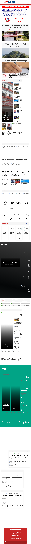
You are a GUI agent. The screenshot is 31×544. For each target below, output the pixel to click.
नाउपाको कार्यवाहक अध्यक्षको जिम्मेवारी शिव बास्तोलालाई (19, 202)
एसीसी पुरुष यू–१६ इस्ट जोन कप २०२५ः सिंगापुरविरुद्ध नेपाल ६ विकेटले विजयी (14, 486)
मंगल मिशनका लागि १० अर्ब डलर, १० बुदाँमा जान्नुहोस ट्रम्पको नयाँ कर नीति (21, 465)
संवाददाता (12, 29)
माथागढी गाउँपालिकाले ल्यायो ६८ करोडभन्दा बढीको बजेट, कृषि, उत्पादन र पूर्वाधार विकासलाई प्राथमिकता (6, 174)
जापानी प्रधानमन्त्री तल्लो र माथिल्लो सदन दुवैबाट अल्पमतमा (19, 216)
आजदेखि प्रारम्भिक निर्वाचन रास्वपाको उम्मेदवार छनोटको (24, 184)
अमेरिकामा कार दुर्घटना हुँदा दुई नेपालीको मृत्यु (20, 461)
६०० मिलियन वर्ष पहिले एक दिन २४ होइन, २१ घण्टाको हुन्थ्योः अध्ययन (14, 498)
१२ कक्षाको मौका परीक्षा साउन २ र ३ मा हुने (15, 61)
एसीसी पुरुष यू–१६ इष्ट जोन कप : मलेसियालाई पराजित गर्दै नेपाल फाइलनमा (14, 478)
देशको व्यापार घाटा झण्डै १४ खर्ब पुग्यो (9, 359)
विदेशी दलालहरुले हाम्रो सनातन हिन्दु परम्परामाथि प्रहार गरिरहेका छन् (26, 235)
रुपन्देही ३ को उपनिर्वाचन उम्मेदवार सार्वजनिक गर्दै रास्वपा (5, 203)
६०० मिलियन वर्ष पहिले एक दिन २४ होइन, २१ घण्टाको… (29, 256)
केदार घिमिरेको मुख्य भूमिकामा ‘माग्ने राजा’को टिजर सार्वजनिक (29, 290)
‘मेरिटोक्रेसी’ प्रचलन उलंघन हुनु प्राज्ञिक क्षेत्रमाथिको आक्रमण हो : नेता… (26, 421)
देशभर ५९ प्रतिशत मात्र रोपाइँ (21, 335)
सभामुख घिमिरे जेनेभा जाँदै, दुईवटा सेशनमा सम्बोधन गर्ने (9, 133)
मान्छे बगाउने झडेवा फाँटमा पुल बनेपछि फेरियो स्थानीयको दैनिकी (25, 173)
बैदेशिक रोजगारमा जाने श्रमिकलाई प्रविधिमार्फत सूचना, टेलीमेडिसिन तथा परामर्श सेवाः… (4, 135)
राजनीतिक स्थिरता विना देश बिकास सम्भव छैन (5, 234)
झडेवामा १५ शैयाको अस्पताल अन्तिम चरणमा (5, 184)
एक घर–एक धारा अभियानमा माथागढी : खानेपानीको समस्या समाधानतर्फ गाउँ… (8, 160)
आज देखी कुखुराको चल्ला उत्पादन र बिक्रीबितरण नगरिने (14, 361)
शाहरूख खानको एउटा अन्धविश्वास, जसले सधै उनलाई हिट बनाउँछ (10, 263)
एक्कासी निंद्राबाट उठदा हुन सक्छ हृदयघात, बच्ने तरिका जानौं (25, 302)
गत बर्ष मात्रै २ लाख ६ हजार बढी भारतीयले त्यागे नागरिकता (19, 455)
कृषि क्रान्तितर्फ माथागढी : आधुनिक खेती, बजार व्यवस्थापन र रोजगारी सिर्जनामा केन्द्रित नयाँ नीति (15, 173)
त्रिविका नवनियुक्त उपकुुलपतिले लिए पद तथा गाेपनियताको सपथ (5, 421)
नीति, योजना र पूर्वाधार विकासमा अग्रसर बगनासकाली (7, 117)
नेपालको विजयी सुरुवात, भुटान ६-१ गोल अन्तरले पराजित (12, 475)
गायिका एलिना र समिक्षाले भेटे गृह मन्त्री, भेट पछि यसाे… (29, 279)
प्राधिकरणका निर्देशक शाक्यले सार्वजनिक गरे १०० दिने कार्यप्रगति (18, 347)
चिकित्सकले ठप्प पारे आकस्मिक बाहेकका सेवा (25, 403)
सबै (19, 80)
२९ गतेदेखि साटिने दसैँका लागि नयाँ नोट (7, 346)
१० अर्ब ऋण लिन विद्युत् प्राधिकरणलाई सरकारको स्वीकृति (20, 361)
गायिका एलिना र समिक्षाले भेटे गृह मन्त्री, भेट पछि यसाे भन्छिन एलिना (14, 506)
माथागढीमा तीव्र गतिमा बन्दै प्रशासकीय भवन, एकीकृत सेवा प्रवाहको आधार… (18, 88)
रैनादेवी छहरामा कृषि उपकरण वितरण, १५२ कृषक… (15, 184)
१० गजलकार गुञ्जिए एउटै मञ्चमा (14, 132)
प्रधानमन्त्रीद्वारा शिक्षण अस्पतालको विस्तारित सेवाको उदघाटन (6, 302)
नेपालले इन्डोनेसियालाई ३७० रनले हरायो (11, 481)
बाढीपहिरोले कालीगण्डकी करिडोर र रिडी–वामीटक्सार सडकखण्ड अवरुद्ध (17, 96)
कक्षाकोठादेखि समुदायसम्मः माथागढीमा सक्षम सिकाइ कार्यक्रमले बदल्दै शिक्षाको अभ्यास (6, 405)
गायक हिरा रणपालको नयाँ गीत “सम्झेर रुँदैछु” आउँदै (29, 268)
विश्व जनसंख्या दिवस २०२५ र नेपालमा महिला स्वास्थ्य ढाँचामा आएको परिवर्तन (12, 235)
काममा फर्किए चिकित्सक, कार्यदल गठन (11, 421)
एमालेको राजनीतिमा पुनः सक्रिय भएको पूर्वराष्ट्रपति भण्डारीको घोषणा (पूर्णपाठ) (19, 235)
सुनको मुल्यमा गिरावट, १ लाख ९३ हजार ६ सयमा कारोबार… (20, 133)
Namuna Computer (22, 541)
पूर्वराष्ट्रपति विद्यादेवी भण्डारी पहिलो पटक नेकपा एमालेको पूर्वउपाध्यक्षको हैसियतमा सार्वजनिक (12, 217)
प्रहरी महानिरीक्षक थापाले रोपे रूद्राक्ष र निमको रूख (26, 202)
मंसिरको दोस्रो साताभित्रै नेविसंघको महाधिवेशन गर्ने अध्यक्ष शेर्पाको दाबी (26, 216)
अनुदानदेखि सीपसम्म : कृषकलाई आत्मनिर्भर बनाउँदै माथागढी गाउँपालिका (22, 160)
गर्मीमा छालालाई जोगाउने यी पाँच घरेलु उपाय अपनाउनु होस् (15, 302)
